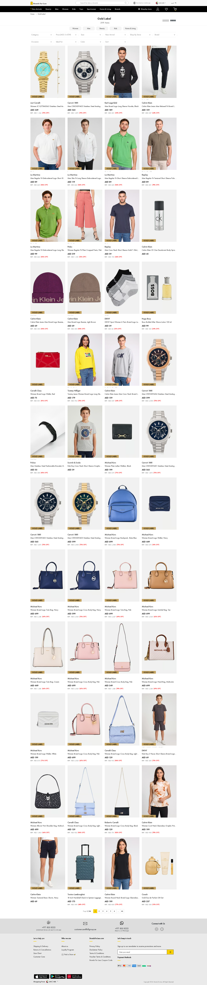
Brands (117, 9)
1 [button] (95, 911)
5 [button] (110, 911)
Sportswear (91, 9)
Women (65, 9)
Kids (74, 9)
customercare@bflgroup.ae (85, 929)
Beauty (48, 9)
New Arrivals (37, 9)
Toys (81, 9)
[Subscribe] (170, 952)
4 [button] (106, 911)
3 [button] (102, 911)
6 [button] (114, 911)
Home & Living (105, 9)
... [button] (118, 911)
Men (56, 9)
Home (32, 14)
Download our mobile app (143, 3)
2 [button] (99, 911)
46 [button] (122, 911)
